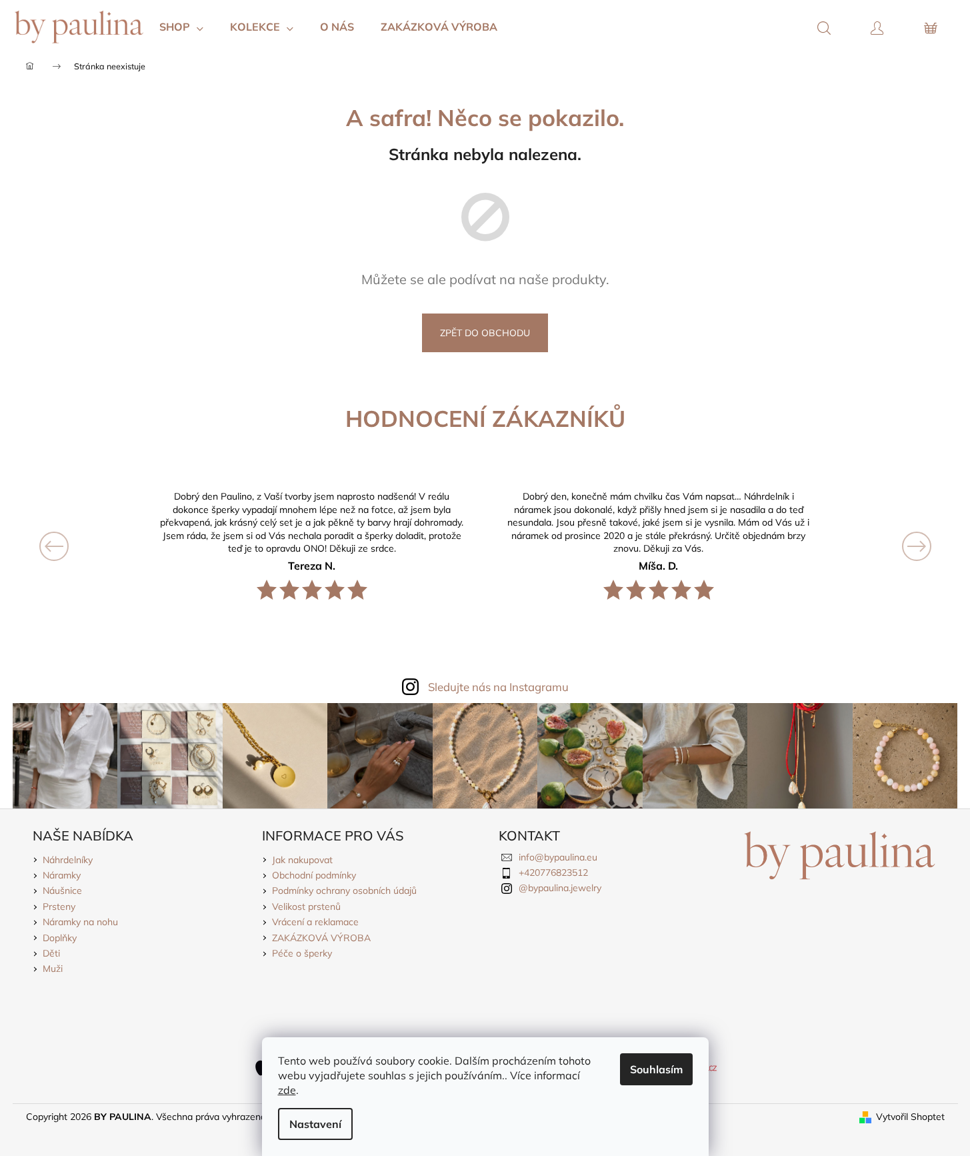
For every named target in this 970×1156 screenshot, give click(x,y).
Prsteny (59, 907)
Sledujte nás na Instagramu (498, 687)
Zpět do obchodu (485, 333)
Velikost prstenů (306, 907)
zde (287, 1090)
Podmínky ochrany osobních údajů (344, 891)
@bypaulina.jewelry (560, 888)
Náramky (62, 875)
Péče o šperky (302, 953)
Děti (51, 953)
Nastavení (315, 1124)
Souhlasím (656, 1069)
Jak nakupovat (302, 860)
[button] (95, 546)
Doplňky (60, 938)
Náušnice (62, 891)
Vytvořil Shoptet (910, 1117)
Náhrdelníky (68, 860)
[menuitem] (181, 26)
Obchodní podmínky (314, 875)
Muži (53, 969)
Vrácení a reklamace (315, 922)
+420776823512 (553, 872)
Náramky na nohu (80, 922)
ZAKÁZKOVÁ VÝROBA (321, 938)
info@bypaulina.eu (558, 857)
